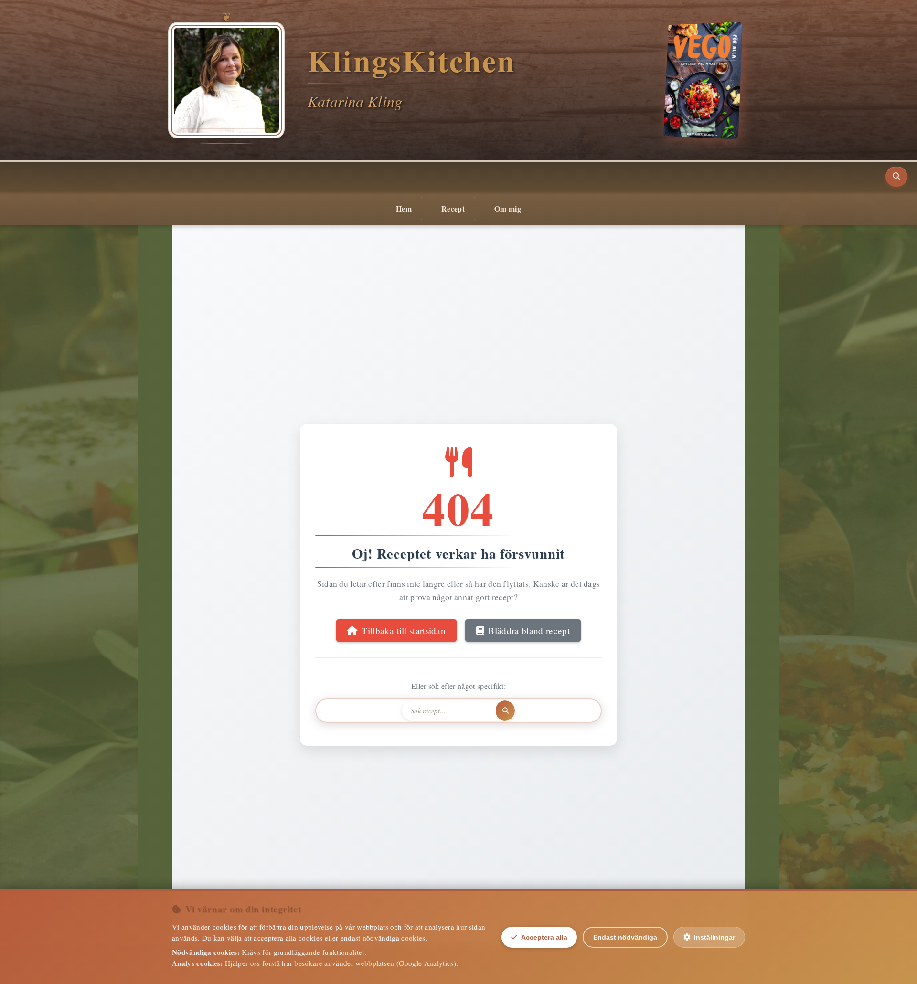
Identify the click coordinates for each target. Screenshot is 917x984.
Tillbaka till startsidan (404, 630)
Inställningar (714, 937)
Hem (404, 208)
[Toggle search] (896, 177)
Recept (453, 208)
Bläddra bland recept (528, 630)
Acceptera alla (544, 937)
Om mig (507, 208)
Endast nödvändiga (625, 937)
